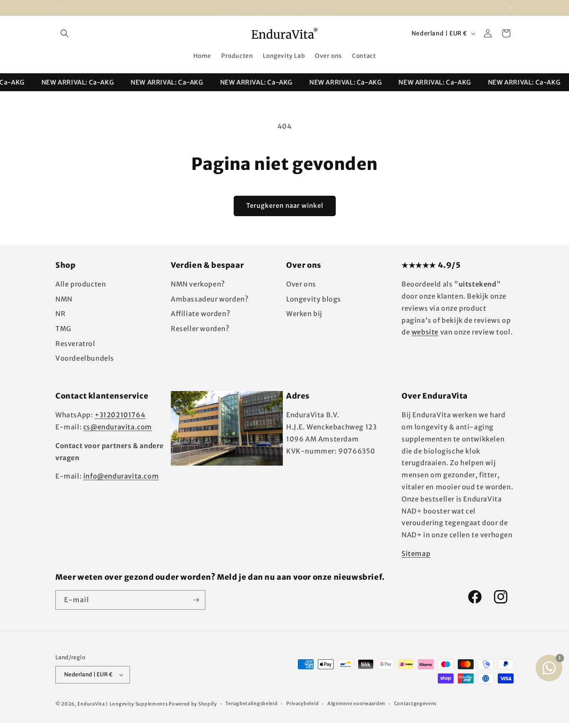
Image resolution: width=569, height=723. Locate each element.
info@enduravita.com (121, 476)
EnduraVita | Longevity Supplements (122, 704)
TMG (63, 328)
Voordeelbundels (84, 358)
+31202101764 (120, 415)
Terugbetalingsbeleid (251, 703)
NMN (63, 299)
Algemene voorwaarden (356, 703)
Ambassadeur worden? (209, 299)
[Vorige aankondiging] (58, 8)
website (425, 332)
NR (60, 313)
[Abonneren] (196, 600)
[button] (64, 33)
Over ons (301, 284)
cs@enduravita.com (117, 427)
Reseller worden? (200, 328)
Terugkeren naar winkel (284, 205)
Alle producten (80, 284)
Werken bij (304, 313)
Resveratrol (75, 343)
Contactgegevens (415, 703)
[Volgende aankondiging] (511, 8)
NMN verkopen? (198, 284)
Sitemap (416, 553)
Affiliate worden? (200, 313)
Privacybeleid (302, 703)
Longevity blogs (313, 299)
